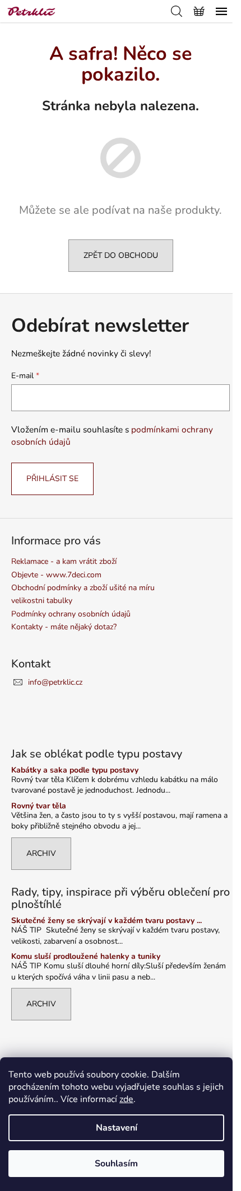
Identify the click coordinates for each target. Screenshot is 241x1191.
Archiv (41, 853)
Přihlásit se (52, 478)
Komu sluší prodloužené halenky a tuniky (85, 956)
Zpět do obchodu (121, 255)
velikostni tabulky (41, 600)
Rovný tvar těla (38, 806)
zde (126, 1099)
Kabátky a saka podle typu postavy (74, 770)
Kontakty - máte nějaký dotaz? (64, 627)
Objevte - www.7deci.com (56, 574)
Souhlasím (116, 1163)
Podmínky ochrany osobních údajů (71, 614)
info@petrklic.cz (55, 682)
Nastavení (116, 1128)
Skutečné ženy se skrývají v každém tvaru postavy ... (106, 920)
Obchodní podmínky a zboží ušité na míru (83, 587)
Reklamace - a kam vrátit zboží (64, 561)
